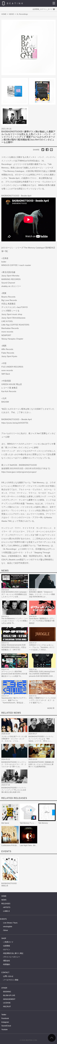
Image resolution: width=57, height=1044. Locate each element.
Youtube (4, 1030)
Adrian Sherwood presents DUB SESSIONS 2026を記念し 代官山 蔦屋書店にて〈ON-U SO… (13, 647)
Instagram (5, 1022)
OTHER (4, 988)
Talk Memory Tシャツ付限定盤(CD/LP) (34, 823)
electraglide (7, 927)
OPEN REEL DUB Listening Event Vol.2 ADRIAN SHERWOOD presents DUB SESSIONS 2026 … (42, 674)
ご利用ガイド (8, 942)
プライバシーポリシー (11, 957)
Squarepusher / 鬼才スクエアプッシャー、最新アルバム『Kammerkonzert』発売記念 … (14, 700)
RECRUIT (7, 1007)
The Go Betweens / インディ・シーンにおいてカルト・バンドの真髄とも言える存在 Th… (14, 621)
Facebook (5, 1018)
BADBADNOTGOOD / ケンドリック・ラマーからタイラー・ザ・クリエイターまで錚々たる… (13, 764)
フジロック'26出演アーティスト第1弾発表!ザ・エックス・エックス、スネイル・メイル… (14, 739)
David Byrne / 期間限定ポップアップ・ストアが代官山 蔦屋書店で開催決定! (42, 621)
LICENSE (7, 1003)
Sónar (5, 930)
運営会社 (6, 961)
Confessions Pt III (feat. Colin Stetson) (15, 845)
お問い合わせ (8, 976)
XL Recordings (22, 14)
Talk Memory (43, 823)
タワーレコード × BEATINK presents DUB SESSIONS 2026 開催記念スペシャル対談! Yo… (14, 674)
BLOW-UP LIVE (9, 995)
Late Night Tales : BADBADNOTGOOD (34, 845)
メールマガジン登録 (10, 980)
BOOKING (7, 992)
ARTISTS (6, 907)
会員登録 (36, 9)
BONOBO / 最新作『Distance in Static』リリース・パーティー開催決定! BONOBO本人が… (42, 594)
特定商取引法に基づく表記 (13, 953)
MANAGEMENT (9, 999)
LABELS (6, 911)
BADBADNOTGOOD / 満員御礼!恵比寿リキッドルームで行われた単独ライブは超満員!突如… (41, 764)
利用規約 (6, 964)
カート (50, 9)
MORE (49, 708)
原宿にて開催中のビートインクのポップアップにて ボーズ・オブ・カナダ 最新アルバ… (42, 700)
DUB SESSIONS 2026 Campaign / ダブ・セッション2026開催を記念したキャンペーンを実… (14, 594)
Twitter (3, 1015)
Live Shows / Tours (10, 923)
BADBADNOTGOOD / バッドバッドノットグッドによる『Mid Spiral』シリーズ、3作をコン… (40, 739)
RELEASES (5, 904)
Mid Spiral (5, 823)
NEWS (11, 14)
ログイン (43, 9)
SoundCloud (6, 1026)
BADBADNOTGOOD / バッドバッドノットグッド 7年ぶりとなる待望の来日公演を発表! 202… (13, 790)
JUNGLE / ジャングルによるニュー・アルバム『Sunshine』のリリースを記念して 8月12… (42, 647)
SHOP (3, 938)
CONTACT (5, 972)
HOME (3, 14)
